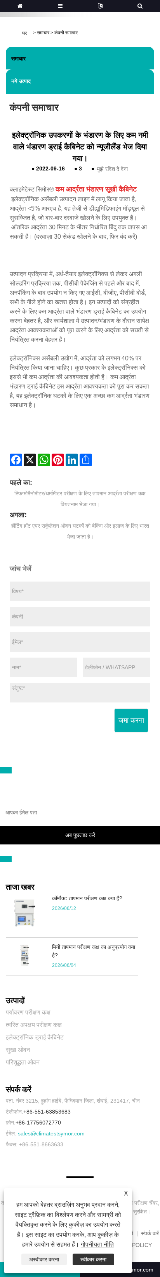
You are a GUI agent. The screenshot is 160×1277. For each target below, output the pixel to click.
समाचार (43, 32)
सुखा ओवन (18, 1049)
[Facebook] (16, 460)
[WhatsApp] (44, 460)
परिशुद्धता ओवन (23, 1062)
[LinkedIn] (72, 460)
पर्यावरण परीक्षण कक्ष (28, 1012)
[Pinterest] (58, 460)
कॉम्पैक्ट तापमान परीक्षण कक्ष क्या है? (87, 898)
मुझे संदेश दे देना (112, 168)
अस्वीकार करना (44, 1259)
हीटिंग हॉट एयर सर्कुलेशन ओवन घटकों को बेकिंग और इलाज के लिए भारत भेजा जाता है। (80, 531)
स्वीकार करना (93, 1259)
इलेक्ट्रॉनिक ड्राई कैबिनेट (35, 1037)
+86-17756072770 (38, 1122)
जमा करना (131, 720)
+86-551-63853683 (47, 1112)
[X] (30, 460)
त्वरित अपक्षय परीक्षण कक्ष (34, 1025)
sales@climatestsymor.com (51, 1133)
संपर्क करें (150, 1233)
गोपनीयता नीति (97, 1244)
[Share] (86, 460)
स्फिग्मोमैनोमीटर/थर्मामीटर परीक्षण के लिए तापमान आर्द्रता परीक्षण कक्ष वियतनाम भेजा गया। (80, 498)
